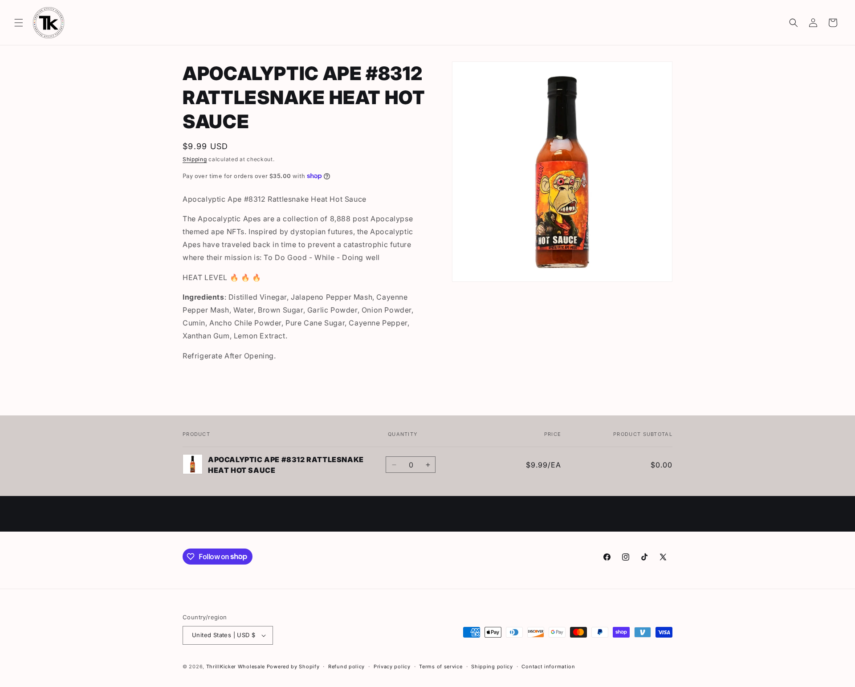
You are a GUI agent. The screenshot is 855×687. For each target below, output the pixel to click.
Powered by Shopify (293, 666)
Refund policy (346, 666)
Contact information (548, 666)
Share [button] (200, 383)
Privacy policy (392, 666)
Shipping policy (492, 666)
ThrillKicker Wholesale (235, 666)
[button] (18, 23)
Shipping (195, 159)
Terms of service (440, 666)
